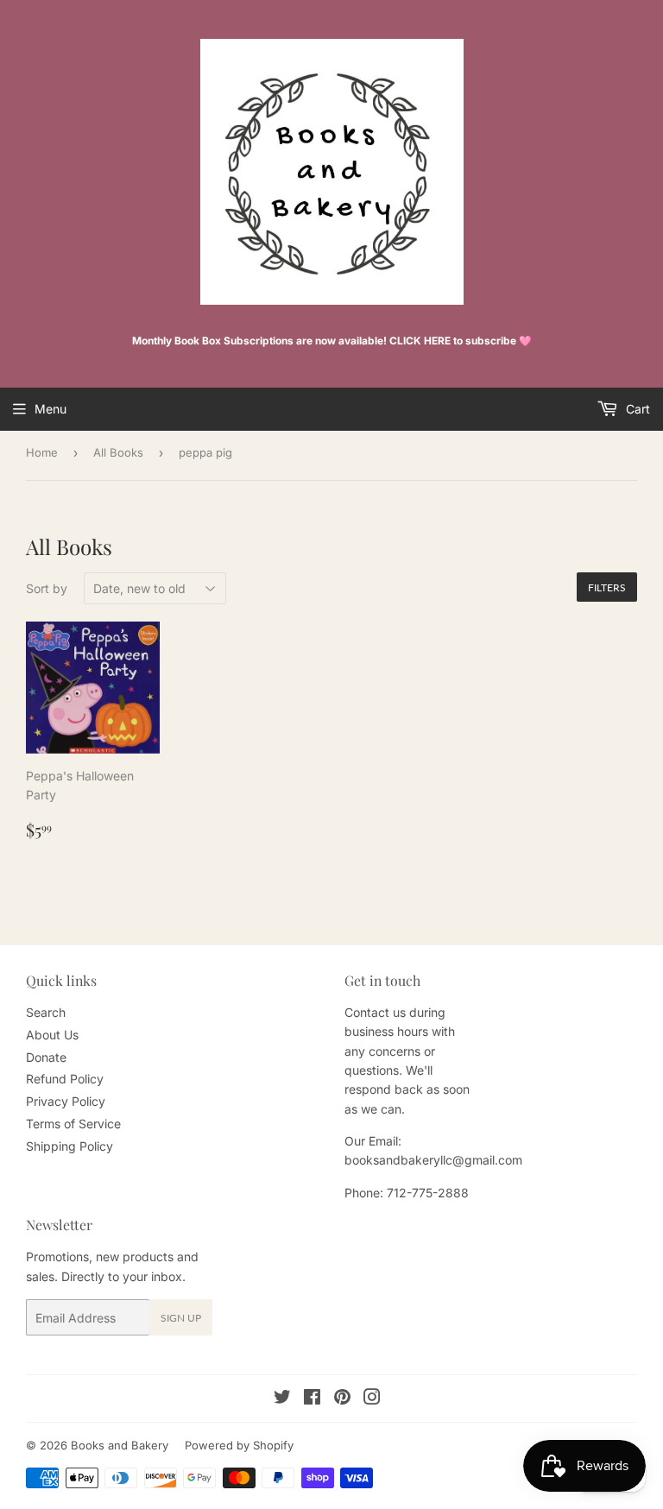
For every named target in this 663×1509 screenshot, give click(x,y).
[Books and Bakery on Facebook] (312, 1399)
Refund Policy (65, 1078)
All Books (118, 452)
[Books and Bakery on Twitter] (282, 1399)
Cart (636, 408)
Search (46, 1012)
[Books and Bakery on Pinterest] (342, 1399)
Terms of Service (73, 1123)
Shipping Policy (69, 1146)
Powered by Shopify (239, 1445)
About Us (52, 1034)
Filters (607, 587)
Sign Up (181, 1317)
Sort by (46, 588)
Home (42, 452)
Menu (50, 408)
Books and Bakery (119, 1445)
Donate (46, 1057)
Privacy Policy (65, 1101)
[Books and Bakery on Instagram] (372, 1399)
